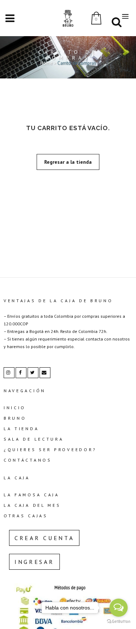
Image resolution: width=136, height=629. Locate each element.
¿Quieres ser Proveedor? (50, 449)
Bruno (15, 418)
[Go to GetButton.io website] (118, 621)
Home (46, 63)
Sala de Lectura (34, 439)
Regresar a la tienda (68, 162)
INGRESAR (34, 561)
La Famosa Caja (31, 494)
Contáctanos (28, 460)
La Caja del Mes (32, 505)
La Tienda (21, 428)
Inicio (15, 407)
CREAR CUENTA (44, 538)
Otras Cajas (26, 515)
